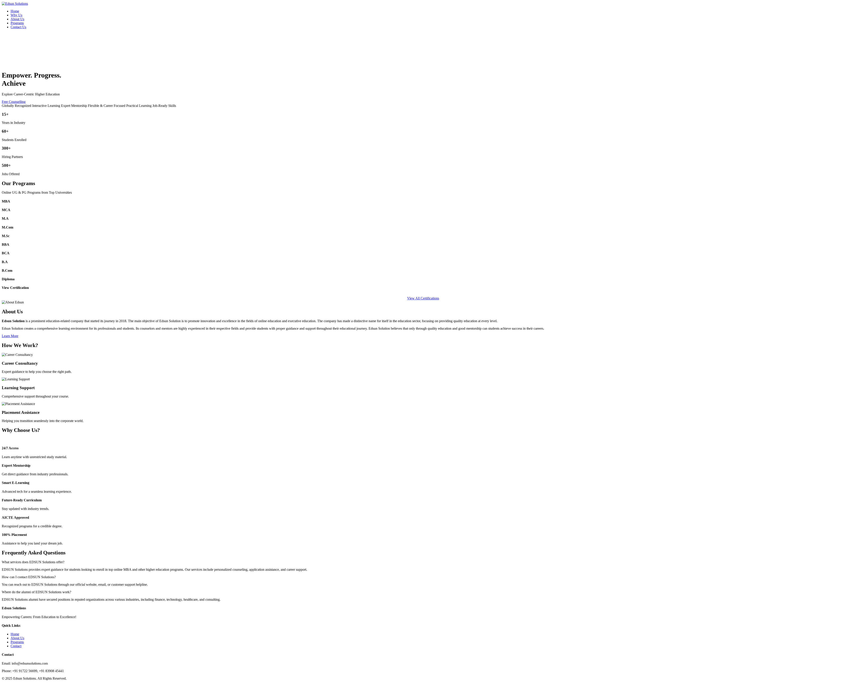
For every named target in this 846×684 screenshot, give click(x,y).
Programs (17, 23)
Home (15, 11)
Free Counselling (14, 102)
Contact (16, 646)
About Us (17, 19)
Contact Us (18, 27)
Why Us (16, 15)
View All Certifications (423, 298)
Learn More (10, 336)
